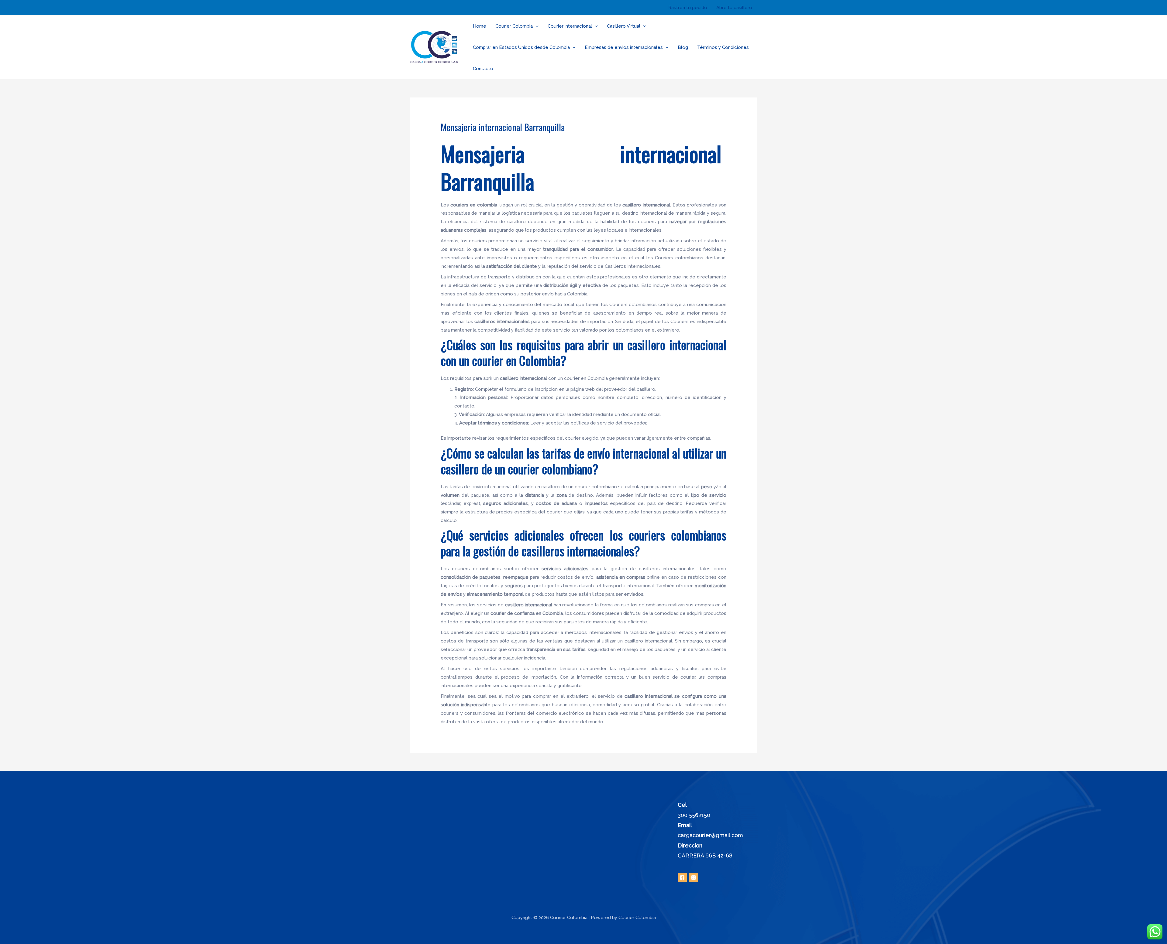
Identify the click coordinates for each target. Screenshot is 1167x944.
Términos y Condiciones (723, 47)
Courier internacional (570, 26)
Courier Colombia (514, 26)
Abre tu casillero (734, 7)
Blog (683, 47)
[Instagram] (693, 877)
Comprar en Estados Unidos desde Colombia (521, 47)
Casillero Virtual (623, 26)
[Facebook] (682, 877)
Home (479, 26)
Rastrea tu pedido (687, 7)
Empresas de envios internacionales (624, 47)
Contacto (483, 68)
